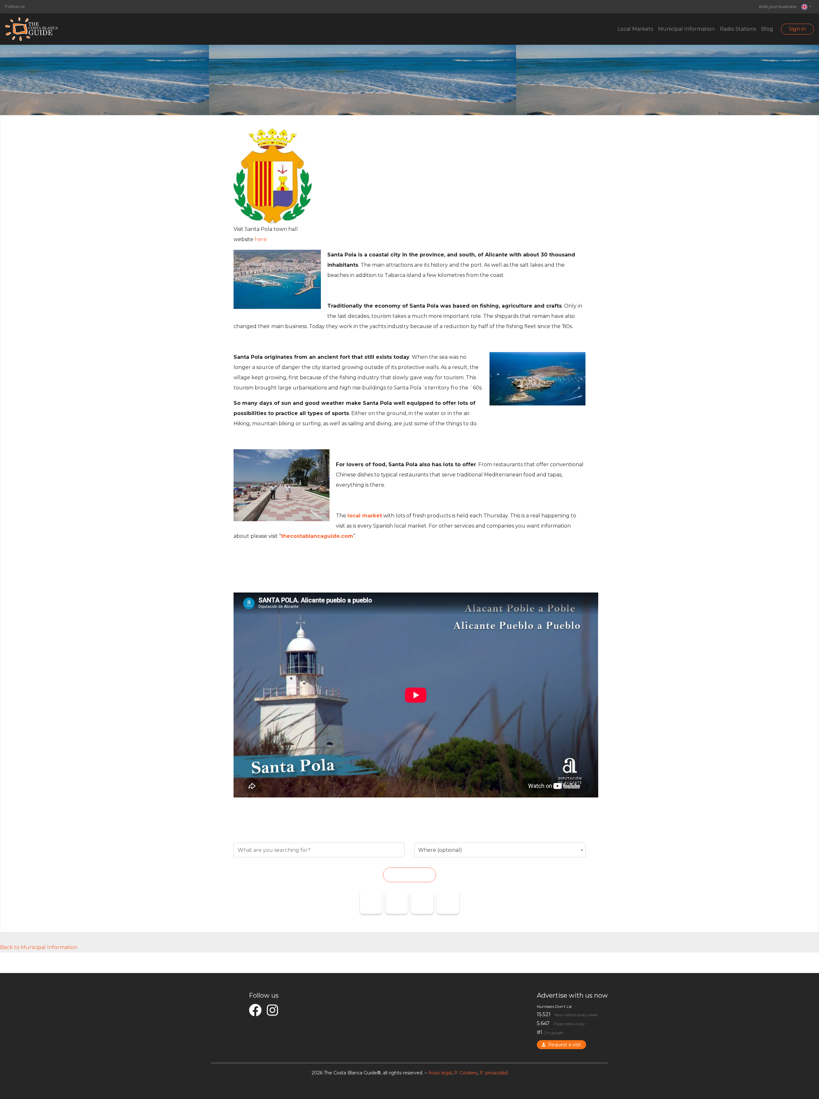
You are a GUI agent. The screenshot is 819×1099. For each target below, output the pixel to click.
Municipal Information (686, 29)
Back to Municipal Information (38, 947)
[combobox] (499, 850)
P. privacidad (494, 1073)
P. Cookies (465, 1073)
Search (409, 875)
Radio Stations (738, 29)
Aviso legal (440, 1073)
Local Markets (635, 29)
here (261, 239)
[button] (806, 6)
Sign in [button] (797, 29)
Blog (767, 29)
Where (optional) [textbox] (440, 850)
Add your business (777, 6)
